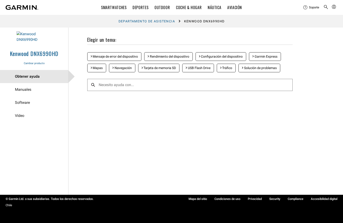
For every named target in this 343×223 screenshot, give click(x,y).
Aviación (234, 7)
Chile (9, 205)
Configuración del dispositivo (221, 56)
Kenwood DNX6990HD (34, 53)
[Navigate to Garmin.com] (22, 7)
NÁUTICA (214, 7)
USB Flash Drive (198, 68)
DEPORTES (140, 7)
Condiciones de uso (227, 199)
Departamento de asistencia (147, 21)
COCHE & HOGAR (189, 7)
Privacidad (255, 199)
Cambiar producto (34, 63)
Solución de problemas (260, 68)
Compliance (295, 199)
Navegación (123, 68)
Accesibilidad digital (324, 199)
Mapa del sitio (198, 199)
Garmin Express (265, 56)
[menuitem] (311, 7)
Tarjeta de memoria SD (159, 68)
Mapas (97, 68)
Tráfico (226, 68)
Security (274, 199)
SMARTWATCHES (114, 7)
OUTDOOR (162, 7)
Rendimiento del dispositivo (169, 56)
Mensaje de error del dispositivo (115, 56)
